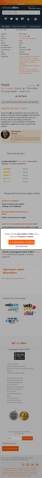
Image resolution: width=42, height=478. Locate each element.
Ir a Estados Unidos (22, 242)
